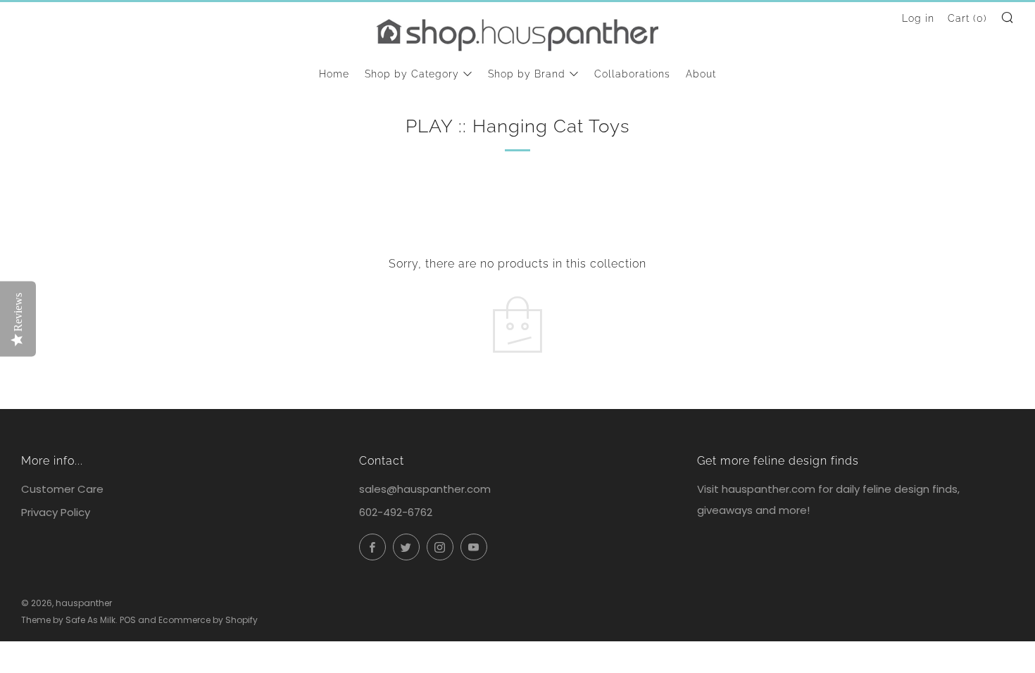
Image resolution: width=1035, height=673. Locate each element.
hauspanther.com (768, 489)
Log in (918, 18)
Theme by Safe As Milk (68, 620)
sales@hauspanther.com (425, 489)
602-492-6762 (395, 512)
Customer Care (62, 489)
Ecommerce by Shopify (208, 620)
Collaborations (632, 74)
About (701, 74)
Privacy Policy (55, 512)
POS (128, 620)
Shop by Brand (526, 74)
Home (334, 74)
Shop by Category (412, 74)
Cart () (967, 18)
